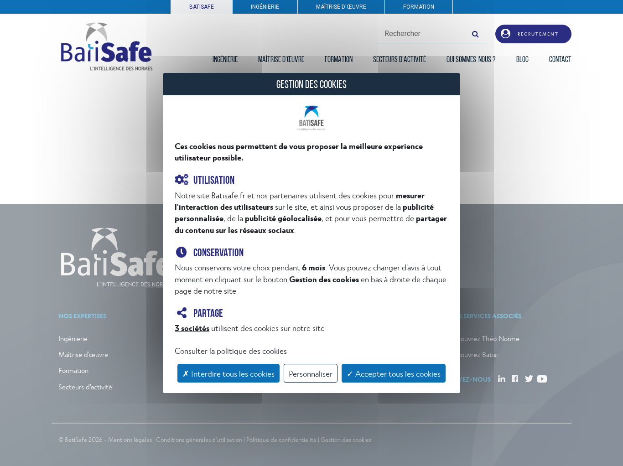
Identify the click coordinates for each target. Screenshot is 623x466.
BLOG (522, 60)
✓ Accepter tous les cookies (394, 373)
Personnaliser (310, 373)
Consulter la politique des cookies (231, 350)
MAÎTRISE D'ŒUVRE (341, 7)
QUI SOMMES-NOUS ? (471, 60)
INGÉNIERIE (265, 7)
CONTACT (560, 60)
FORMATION (418, 7)
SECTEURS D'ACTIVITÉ (399, 60)
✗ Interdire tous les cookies (228, 373)
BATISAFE (201, 7)
